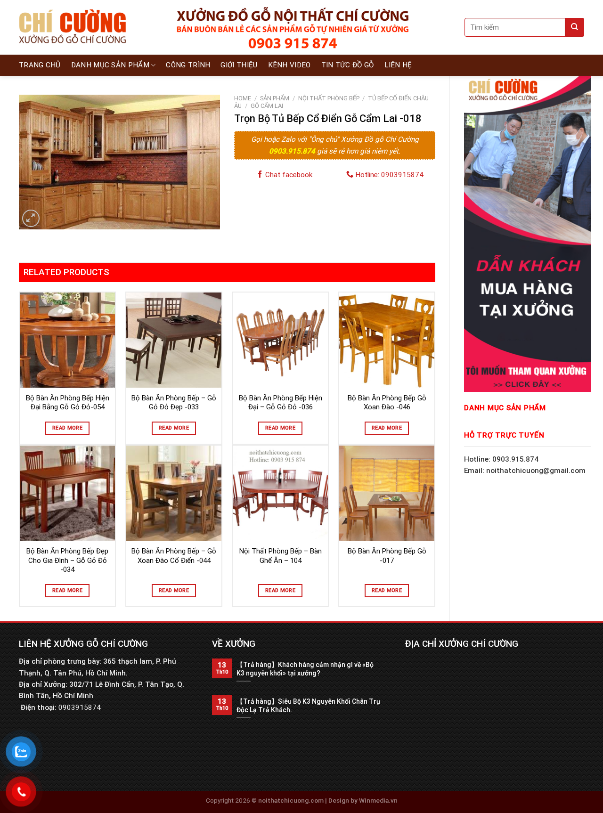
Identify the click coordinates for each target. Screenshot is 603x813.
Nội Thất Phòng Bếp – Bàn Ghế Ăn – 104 (280, 556)
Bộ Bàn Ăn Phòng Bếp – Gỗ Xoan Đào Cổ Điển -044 (173, 556)
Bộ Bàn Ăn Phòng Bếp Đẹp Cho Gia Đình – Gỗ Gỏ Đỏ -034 (67, 560)
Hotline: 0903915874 (388, 175)
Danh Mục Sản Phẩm (110, 65)
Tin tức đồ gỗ (347, 65)
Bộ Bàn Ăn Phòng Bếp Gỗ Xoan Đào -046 (387, 403)
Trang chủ (40, 65)
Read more (67, 428)
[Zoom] (31, 218)
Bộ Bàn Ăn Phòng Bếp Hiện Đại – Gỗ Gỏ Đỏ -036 (280, 403)
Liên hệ (398, 65)
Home (242, 98)
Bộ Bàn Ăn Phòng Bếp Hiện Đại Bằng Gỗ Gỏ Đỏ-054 (67, 403)
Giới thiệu (238, 65)
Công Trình (188, 65)
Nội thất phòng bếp (328, 98)
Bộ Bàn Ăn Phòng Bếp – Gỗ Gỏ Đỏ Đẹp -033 (173, 403)
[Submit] (574, 27)
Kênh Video (289, 65)
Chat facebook (287, 175)
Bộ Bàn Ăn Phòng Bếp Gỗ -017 (387, 556)
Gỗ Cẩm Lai (267, 105)
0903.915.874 (293, 151)
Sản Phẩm (274, 98)
